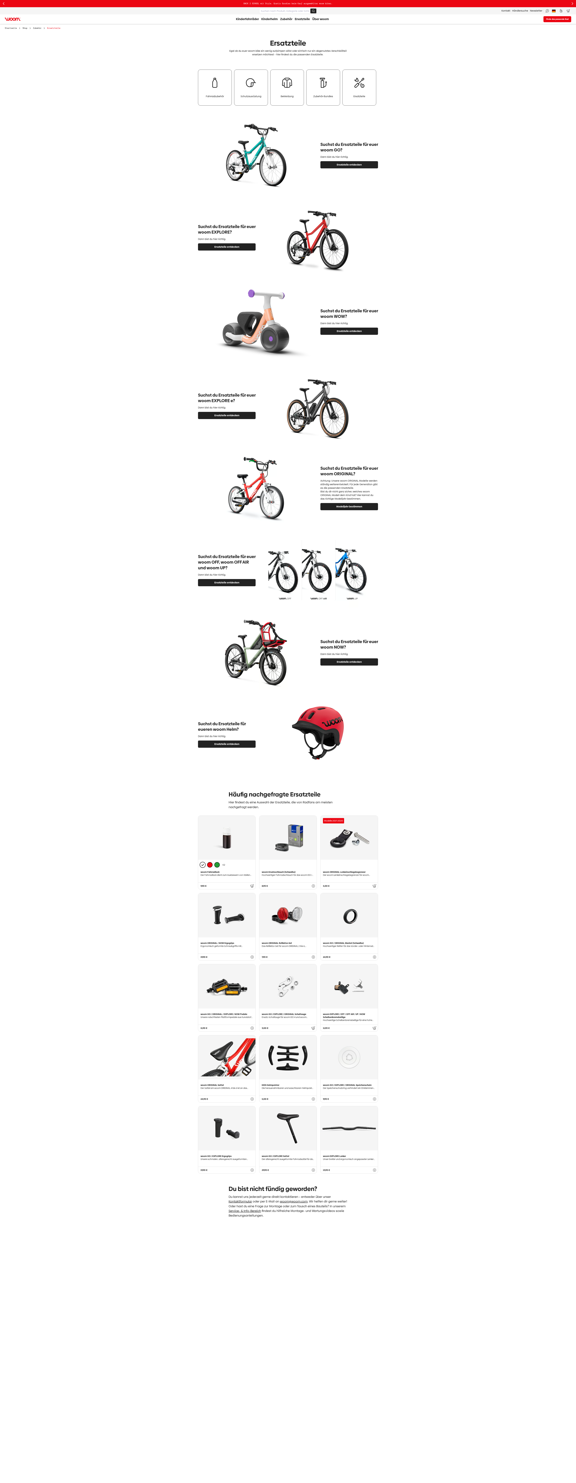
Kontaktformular (240, 1201)
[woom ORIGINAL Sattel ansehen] (252, 1099)
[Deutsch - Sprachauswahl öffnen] (554, 11)
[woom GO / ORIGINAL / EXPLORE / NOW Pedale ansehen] (252, 1028)
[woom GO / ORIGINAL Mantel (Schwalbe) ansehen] (375, 957)
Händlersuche (520, 10)
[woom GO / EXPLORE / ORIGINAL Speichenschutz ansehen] (375, 1099)
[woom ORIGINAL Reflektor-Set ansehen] (313, 957)
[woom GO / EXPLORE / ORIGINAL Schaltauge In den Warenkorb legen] (313, 1028)
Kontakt (505, 10)
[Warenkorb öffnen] (568, 11)
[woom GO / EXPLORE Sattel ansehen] (313, 1170)
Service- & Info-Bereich (245, 1211)
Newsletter (536, 10)
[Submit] (313, 11)
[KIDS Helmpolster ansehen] (313, 1099)
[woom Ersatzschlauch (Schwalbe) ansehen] (313, 886)
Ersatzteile (53, 28)
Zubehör (37, 28)
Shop (24, 28)
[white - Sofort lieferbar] (202, 864)
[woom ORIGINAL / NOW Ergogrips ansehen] (252, 957)
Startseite (11, 28)
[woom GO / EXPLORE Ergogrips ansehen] (252, 1170)
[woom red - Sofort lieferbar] (210, 865)
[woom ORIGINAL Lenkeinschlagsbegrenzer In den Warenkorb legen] (375, 886)
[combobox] (288, 11)
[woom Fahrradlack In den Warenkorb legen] (252, 886)
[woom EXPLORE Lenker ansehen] (375, 1170)
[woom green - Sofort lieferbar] (217, 865)
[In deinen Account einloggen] (561, 10)
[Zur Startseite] (13, 19)
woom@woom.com (294, 1201)
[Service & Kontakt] (547, 11)
